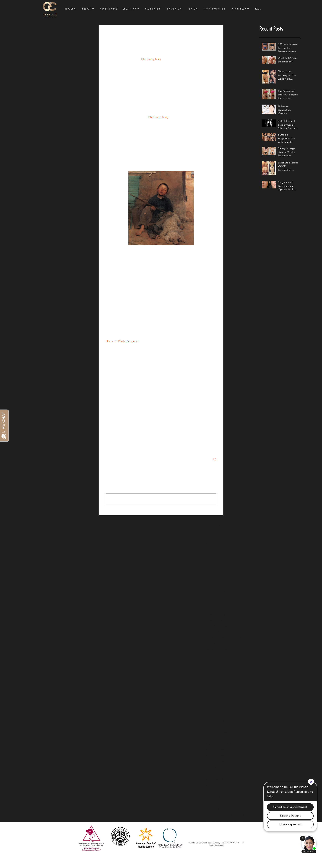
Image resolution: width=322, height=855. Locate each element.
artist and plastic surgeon (220, 549)
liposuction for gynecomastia (222, 720)
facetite (238, 649)
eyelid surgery (214, 649)
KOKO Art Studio (233, 842)
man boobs (212, 732)
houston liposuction (217, 690)
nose (208, 743)
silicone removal (215, 814)
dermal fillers (236, 638)
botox (234, 584)
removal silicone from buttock (223, 755)
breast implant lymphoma (220, 614)
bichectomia (213, 579)
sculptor (210, 791)
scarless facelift (214, 779)
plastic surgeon (222, 743)
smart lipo (211, 820)
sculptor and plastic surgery (222, 802)
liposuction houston (217, 726)
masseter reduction (232, 732)
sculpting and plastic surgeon (223, 785)
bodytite (210, 584)
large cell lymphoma (217, 714)
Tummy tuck (213, 537)
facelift (228, 649)
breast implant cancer (218, 608)
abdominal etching (233, 537)
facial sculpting (235, 655)
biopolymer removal (233, 579)
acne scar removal (216, 543)
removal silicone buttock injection (225, 749)
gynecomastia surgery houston (223, 673)
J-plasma (237, 526)
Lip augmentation (216, 531)
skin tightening (235, 814)
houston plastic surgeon (220, 696)
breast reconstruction (218, 620)
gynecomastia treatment (220, 679)
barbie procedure (216, 555)
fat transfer (223, 661)
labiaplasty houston (217, 702)
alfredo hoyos (236, 543)
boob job (223, 584)
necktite (235, 738)
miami (209, 738)
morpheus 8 (222, 738)
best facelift (212, 573)
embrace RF (225, 643)
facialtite (210, 661)
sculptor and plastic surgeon (222, 797)
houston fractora (215, 685)
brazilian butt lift (215, 590)
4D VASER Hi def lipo (218, 526)
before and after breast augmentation (226, 567)
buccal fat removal (216, 626)
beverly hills (228, 573)
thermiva (237, 820)
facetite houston (215, 655)
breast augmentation (218, 596)
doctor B (211, 643)
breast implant (214, 602)
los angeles (237, 726)
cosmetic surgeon (216, 638)
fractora (236, 661)
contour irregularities (218, 632)
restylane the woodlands (220, 761)
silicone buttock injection (220, 808)
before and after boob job (221, 561)
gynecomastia (214, 667)
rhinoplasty (212, 767)
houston (241, 679)
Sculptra (233, 531)
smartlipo (224, 820)
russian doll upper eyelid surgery (225, 773)
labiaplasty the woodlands (221, 708)
